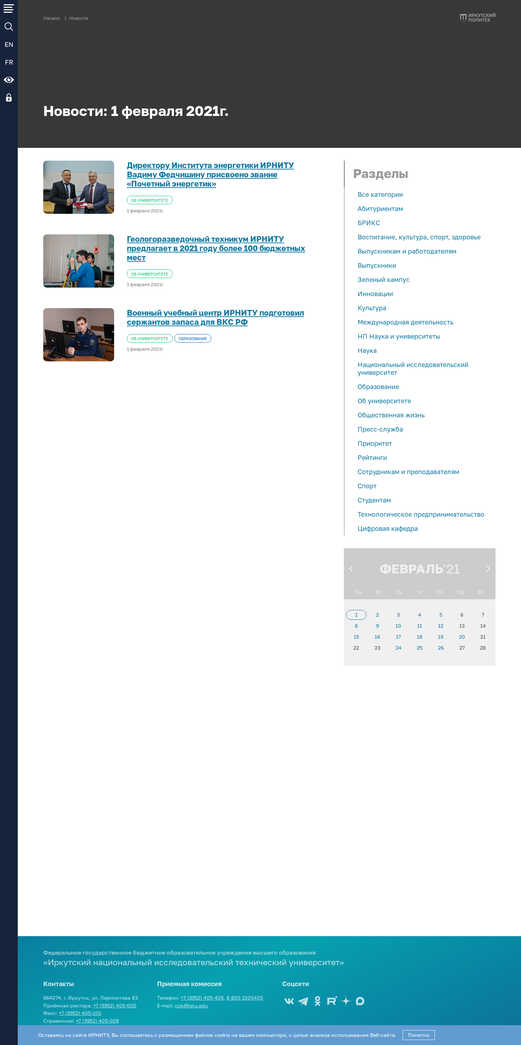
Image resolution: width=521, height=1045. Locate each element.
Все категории (380, 194)
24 (399, 648)
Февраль (411, 568)
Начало (51, 18)
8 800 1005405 (244, 998)
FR (9, 62)
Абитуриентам (380, 208)
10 (398, 626)
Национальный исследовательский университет (413, 368)
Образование (378, 386)
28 (483, 648)
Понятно (418, 1035)
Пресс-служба (380, 429)
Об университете (384, 401)
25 (419, 648)
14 (483, 626)
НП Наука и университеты (399, 336)
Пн (358, 592)
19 (440, 637)
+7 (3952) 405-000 (114, 1005)
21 (483, 637)
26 (441, 648)
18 (419, 637)
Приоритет (375, 443)
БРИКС (369, 223)
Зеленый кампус (384, 279)
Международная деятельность (405, 322)
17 (398, 637)
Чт (419, 592)
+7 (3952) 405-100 (80, 1013)
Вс (481, 592)
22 (356, 648)
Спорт (367, 486)
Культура (372, 308)
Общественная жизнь (391, 415)
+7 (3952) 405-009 (97, 1021)
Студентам (374, 500)
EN (9, 44)
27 (462, 648)
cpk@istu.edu (191, 1005)
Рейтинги (372, 457)
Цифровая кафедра (388, 528)
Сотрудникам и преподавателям (408, 472)
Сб (460, 592)
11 (419, 626)
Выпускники (377, 265)
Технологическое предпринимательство (421, 514)
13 (462, 626)
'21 (451, 568)
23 (377, 648)
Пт (440, 592)
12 (440, 626)
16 (377, 637)
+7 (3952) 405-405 (202, 998)
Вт (379, 592)
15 (356, 637)
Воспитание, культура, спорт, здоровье (419, 237)
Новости (78, 18)
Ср (399, 592)
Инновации (375, 294)
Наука (367, 350)
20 (462, 637)
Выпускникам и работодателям (407, 251)
